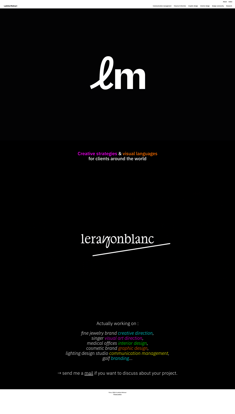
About (225, 2)
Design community (218, 6)
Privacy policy (117, 394)
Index (230, 2)
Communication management (162, 6)
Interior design (205, 6)
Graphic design (193, 6)
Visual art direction (180, 6)
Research (229, 6)
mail (88, 373)
